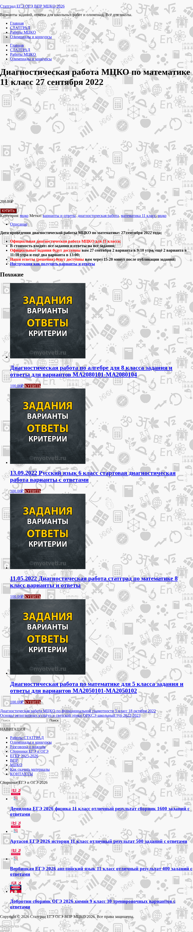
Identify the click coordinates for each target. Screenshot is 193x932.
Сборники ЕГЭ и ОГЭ (29, 751)
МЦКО (16, 765)
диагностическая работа (98, 215)
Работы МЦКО (23, 32)
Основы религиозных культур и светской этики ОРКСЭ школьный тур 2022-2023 (70, 715)
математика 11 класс (138, 215)
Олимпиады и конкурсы (31, 37)
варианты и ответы (59, 215)
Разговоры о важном (27, 747)
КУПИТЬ (8, 211)
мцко (24, 215)
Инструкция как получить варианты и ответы (52, 264)
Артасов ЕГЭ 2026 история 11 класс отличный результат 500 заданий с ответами (98, 841)
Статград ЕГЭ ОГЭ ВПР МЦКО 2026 (32, 6)
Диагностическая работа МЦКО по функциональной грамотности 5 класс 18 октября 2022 (78, 711)
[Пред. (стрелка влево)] (2, 931)
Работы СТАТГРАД (27, 738)
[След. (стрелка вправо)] (7, 931)
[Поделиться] (12, 926)
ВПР (14, 760)
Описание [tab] (18, 224)
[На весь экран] (7, 926)
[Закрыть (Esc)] (17, 926)
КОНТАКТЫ (21, 774)
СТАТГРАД (20, 28)
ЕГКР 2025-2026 (24, 756)
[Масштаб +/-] (2, 926)
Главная (17, 23)
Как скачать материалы (30, 769)
